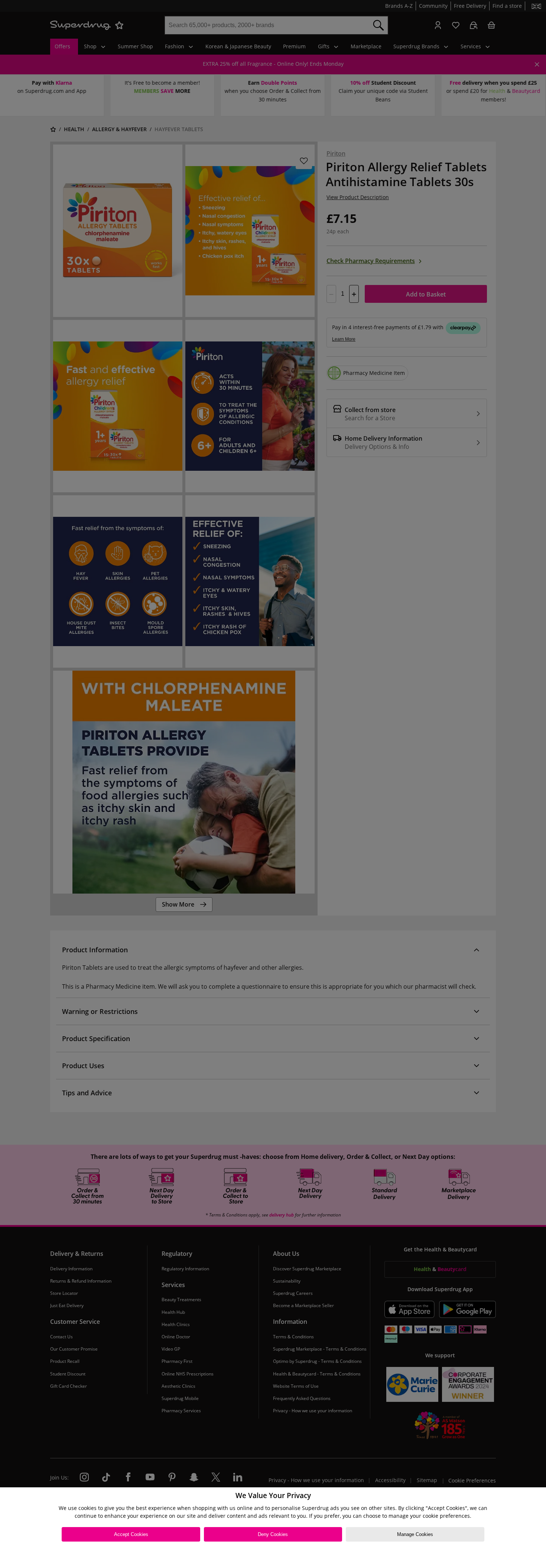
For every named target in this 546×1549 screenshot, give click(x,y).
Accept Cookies (131, 1534)
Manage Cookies (415, 1534)
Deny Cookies (273, 1534)
